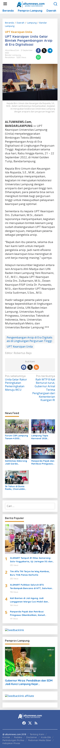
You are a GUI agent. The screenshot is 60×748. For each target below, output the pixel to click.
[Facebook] (23, 367)
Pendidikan (10, 57)
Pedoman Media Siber (39, 740)
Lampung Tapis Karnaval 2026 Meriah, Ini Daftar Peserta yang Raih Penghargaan (41, 437)
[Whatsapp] (38, 57)
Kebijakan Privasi (11, 743)
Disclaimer (31, 737)
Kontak (6, 737)
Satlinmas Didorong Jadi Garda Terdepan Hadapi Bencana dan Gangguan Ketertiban (16, 462)
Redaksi (18, 737)
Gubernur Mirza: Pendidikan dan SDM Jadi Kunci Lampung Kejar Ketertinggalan (28, 682)
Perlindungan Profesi (13, 740)
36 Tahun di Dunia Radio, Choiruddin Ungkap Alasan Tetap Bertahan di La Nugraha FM (17, 488)
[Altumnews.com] (31, 4)
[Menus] (5, 4)
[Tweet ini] (44, 50)
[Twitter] (30, 367)
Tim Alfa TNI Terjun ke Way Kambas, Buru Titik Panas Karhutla (30, 573)
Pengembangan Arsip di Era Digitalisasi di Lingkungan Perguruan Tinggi (29, 339)
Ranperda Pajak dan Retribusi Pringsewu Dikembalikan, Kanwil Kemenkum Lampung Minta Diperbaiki (42, 462)
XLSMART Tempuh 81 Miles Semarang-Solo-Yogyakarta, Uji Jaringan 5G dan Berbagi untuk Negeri (31, 560)
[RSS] (36, 367)
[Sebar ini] (38, 50)
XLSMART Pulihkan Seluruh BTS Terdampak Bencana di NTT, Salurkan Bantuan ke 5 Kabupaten (31, 586)
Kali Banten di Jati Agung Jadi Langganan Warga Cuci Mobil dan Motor (29, 600)
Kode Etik (46, 737)
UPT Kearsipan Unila (18, 32)
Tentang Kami (37, 734)
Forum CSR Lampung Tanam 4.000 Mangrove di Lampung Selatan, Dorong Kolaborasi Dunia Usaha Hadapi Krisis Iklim (16, 437)
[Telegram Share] (50, 50)
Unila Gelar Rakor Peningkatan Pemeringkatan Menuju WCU (16, 383)
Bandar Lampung (13, 55)
